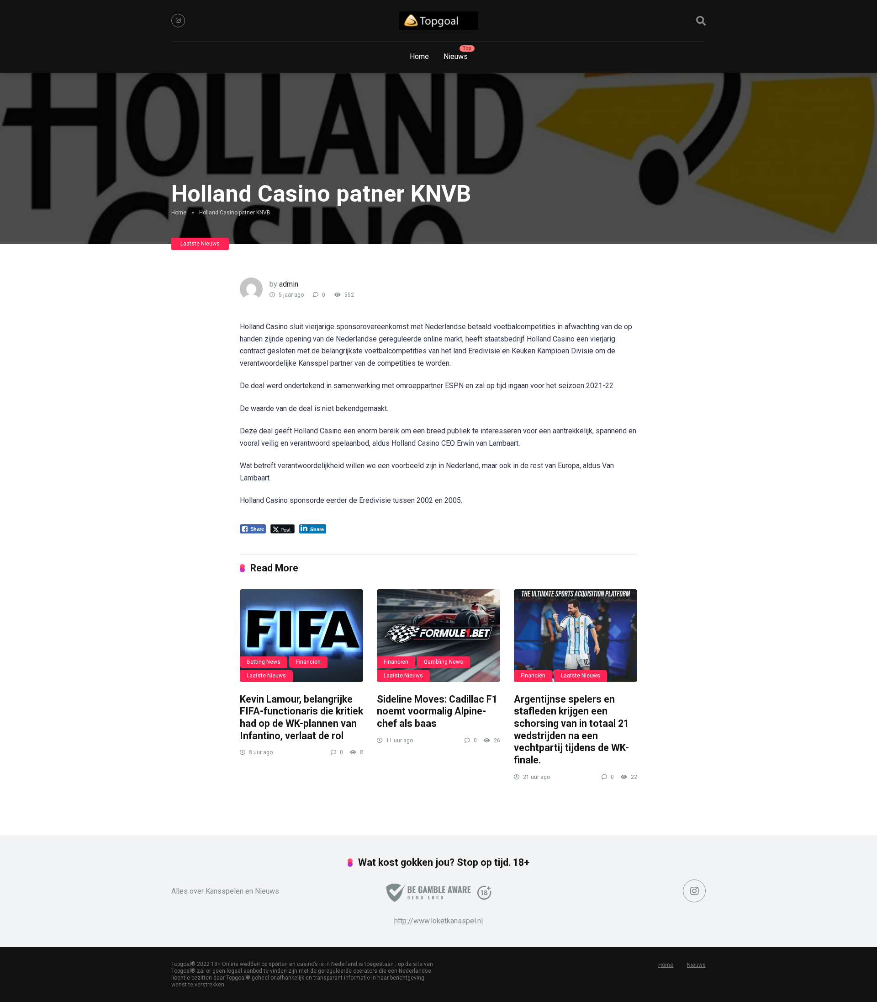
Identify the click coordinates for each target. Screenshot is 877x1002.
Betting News (263, 662)
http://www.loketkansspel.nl (438, 921)
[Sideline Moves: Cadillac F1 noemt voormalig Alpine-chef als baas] (438, 635)
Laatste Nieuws (200, 243)
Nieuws (456, 56)
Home (419, 56)
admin (288, 284)
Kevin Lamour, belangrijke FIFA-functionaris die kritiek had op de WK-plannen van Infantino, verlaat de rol (301, 717)
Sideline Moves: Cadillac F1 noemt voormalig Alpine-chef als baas (437, 711)
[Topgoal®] (438, 20)
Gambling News (443, 662)
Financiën (308, 662)
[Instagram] (178, 20)
